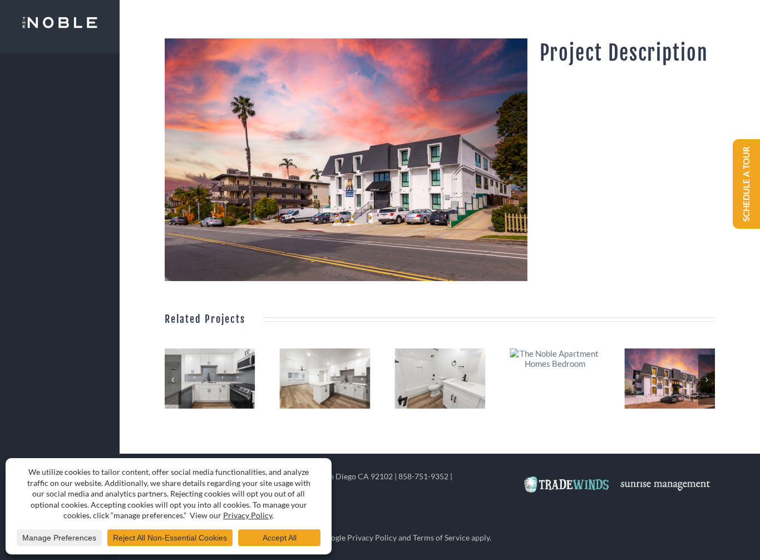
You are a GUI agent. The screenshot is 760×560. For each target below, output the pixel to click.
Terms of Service (441, 537)
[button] (173, 380)
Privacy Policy (372, 537)
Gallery (212, 378)
